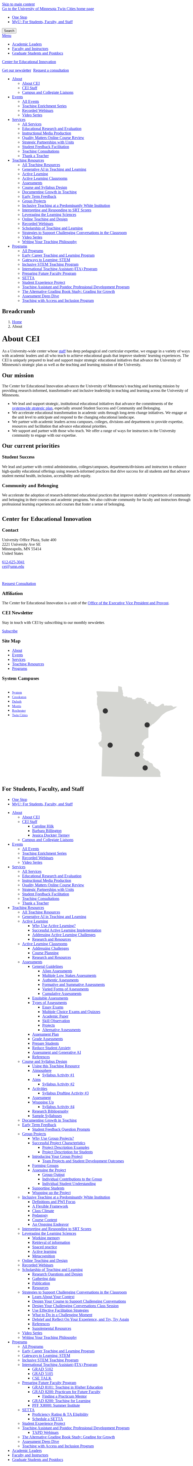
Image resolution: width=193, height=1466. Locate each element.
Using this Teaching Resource (56, 1066)
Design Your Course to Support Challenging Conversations (79, 1301)
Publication (41, 1283)
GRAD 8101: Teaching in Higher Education (67, 1387)
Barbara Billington (47, 831)
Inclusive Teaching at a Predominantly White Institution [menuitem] (66, 205)
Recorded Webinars (37, 858)
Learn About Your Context (53, 1297)
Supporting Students (48, 1188)
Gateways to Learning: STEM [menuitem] (46, 260)
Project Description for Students (67, 1152)
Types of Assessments (49, 1002)
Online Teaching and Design (45, 1260)
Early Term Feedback (39, 1125)
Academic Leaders (27, 1450)
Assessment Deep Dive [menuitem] (40, 296)
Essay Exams (52, 1007)
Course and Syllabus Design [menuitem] (44, 187)
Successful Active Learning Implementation (66, 930)
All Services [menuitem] (31, 124)
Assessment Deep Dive (40, 1441)
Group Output (53, 1174)
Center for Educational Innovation (29, 62)
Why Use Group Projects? (53, 1138)
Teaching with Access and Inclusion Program (58, 1446)
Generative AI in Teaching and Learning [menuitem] (54, 169)
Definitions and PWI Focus (53, 1202)
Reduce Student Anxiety (51, 1048)
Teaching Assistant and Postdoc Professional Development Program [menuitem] (75, 287)
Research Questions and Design (57, 1274)
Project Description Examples (65, 1147)
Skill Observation (56, 1021)
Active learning (44, 1251)
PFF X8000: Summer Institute (56, 1405)
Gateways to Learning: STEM (46, 1355)
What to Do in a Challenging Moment (62, 1315)
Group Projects (34, 1134)
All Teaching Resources (41, 912)
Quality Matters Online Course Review (53, 885)
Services (18, 659)
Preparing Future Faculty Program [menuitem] (49, 273)
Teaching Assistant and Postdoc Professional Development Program (75, 1428)
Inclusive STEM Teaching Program (50, 1360)
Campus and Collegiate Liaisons (47, 840)
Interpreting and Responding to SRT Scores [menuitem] (56, 210)
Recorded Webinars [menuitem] (37, 110)
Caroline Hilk (43, 826)
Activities (39, 1088)
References (41, 1057)
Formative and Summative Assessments (73, 984)
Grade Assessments (47, 1039)
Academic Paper (55, 1016)
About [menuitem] (17, 79)
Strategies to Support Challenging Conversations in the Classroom (74, 1292)
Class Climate (43, 1211)
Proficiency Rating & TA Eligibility (60, 1414)
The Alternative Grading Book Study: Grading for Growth (68, 1437)
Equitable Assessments (50, 998)
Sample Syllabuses (47, 1116)
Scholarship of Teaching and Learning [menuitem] (52, 228)
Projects (48, 1025)
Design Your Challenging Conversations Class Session (75, 1306)
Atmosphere (42, 1070)
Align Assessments (57, 971)
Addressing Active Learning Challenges (63, 935)
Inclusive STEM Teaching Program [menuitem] (50, 264)
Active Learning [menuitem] (35, 174)
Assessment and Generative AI (56, 1052)
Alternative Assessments (61, 1030)
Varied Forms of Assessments (65, 989)
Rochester (19, 710)
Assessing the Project (49, 1170)
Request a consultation (51, 70)
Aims (36, 1079)
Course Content (44, 1220)
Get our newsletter (16, 70)
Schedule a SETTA (47, 1419)
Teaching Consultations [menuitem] (40, 151)
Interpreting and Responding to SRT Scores (56, 1229)
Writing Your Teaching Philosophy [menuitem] (49, 242)
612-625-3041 (13, 562)
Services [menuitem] (18, 119)
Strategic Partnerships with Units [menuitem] (48, 142)
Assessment (41, 1097)
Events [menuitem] (17, 97)
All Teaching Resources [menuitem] (41, 165)
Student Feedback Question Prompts (61, 1129)
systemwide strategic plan (32, 408)
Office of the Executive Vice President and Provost (128, 603)
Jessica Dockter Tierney (51, 835)
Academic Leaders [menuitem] (27, 44)
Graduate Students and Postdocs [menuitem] (37, 53)
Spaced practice (44, 1247)
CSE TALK (42, 1378)
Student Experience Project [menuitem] (43, 282)
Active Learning (35, 921)
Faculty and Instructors (30, 1455)
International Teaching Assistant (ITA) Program (59, 1364)
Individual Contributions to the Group (72, 1179)
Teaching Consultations (40, 898)
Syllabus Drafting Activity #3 (65, 1093)
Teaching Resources (28, 664)
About (17, 650)
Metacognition (43, 1256)
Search (9, 31)
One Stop (19, 17)
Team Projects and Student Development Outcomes (83, 1161)
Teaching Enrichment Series (44, 853)
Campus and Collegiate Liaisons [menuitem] (47, 92)
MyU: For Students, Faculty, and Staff (42, 22)
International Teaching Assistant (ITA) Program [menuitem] (59, 269)
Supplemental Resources (51, 1328)
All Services (31, 871)
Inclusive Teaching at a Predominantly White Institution (66, 1197)
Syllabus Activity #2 (58, 1084)
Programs (19, 668)
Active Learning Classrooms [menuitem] (44, 178)
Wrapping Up (43, 1102)
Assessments (32, 962)
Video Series (32, 862)
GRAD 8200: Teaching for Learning (61, 1401)
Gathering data (44, 1278)
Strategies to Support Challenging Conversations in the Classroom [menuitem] (74, 233)
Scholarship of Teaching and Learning (52, 1269)
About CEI (31, 817)
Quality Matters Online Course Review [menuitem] (53, 137)
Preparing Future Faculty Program (49, 1383)
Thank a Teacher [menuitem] (35, 156)
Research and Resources (51, 939)
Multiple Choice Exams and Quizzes (71, 1012)
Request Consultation (19, 583)
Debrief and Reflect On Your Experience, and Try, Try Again (80, 1319)
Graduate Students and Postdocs (37, 1459)
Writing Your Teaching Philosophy (49, 1337)
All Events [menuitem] (30, 101)
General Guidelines (47, 966)
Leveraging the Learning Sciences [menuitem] (49, 214)
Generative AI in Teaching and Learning (54, 916)
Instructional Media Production (46, 880)
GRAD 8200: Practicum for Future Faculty (66, 1392)
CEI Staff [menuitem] (29, 88)
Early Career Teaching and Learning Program (58, 1351)
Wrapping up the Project (51, 1192)
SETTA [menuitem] (28, 278)
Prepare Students (45, 1043)
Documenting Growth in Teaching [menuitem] (49, 192)
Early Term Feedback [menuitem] (39, 196)
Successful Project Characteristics (58, 1143)
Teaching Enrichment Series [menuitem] (44, 106)
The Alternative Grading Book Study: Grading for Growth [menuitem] (68, 291)
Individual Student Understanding (69, 1183)
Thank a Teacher (35, 903)
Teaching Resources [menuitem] (28, 160)
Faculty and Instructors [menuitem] (30, 49)
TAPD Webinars (45, 1432)
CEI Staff (29, 821)
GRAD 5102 (42, 1369)
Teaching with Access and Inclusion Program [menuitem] (58, 300)
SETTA (28, 1410)
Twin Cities (20, 715)
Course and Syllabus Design (44, 1061)
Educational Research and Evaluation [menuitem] (51, 128)
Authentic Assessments (60, 980)
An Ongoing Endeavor (50, 1224)
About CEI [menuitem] (31, 83)
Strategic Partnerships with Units (48, 889)
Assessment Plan (45, 1034)
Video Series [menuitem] (32, 115)
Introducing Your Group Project (57, 1156)
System (17, 692)
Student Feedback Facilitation (45, 894)
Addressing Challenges (50, 948)
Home (17, 322)
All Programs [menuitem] (32, 251)
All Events (30, 849)
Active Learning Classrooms (44, 944)
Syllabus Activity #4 (58, 1107)
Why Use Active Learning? (54, 926)
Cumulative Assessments (61, 993)
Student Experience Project (43, 1423)
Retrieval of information (51, 1242)
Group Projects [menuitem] (34, 201)
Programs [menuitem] (19, 246)
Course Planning (45, 953)
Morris (16, 706)
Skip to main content (18, 4)
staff (62, 351)
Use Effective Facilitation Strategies (60, 1310)
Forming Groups (45, 1165)
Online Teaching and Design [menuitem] (45, 219)
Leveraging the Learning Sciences (49, 1233)
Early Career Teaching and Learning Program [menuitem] (58, 255)
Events (17, 655)
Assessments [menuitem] (32, 183)
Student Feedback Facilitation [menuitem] (45, 147)
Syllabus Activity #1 (58, 1075)
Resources (40, 1288)
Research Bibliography (50, 1111)
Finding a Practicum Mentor (64, 1396)
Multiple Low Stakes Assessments (69, 975)
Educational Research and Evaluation (51, 876)
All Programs (32, 1346)
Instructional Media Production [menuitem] (46, 133)
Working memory (46, 1238)
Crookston (19, 697)
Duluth (17, 701)
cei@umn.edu (13, 566)
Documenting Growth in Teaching (49, 1120)
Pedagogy (40, 1215)
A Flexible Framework (50, 1206)
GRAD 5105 (42, 1373)
